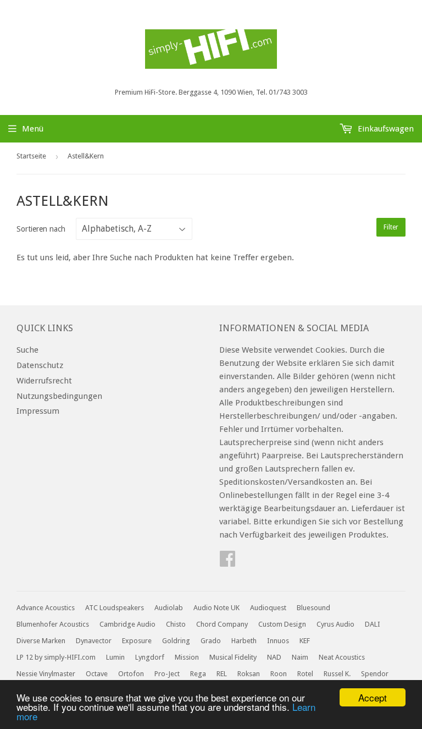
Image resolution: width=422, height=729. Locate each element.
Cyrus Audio (335, 624)
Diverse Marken (40, 641)
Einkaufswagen (385, 129)
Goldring (176, 641)
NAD (274, 657)
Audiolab (168, 608)
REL (221, 674)
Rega (198, 674)
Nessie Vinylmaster (45, 674)
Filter (391, 227)
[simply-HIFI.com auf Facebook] (227, 562)
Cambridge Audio (127, 624)
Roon (278, 674)
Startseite (31, 156)
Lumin (115, 657)
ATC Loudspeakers (114, 608)
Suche (27, 350)
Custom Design (282, 624)
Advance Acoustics (45, 608)
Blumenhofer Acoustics (52, 624)
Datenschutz (39, 365)
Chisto (176, 624)
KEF (304, 641)
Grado (211, 641)
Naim (300, 657)
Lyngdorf (149, 657)
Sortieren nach (40, 228)
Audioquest (268, 608)
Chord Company (222, 624)
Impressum (37, 411)
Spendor (374, 674)
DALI (372, 624)
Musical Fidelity (233, 657)
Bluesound (313, 608)
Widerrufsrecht (44, 381)
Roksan (248, 674)
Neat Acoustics (342, 657)
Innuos (278, 641)
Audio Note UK (216, 608)
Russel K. (337, 674)
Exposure (137, 641)
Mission (187, 657)
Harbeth (244, 641)
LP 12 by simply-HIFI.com (56, 657)
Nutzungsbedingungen (59, 396)
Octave (97, 674)
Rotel (305, 674)
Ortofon (131, 674)
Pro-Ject (167, 674)
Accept (372, 697)
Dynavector (94, 641)
